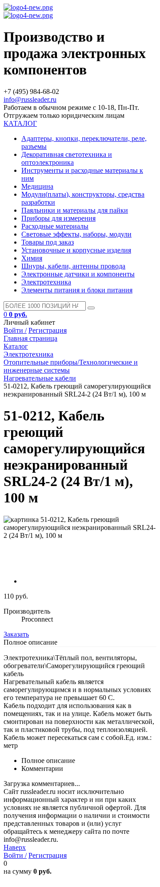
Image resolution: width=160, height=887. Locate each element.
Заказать (16, 634)
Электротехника (46, 282)
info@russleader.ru (30, 99)
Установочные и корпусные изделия (76, 250)
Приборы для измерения (58, 218)
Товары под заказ (47, 242)
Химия (31, 258)
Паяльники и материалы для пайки (74, 210)
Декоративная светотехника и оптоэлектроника (66, 158)
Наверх (15, 847)
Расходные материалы (54, 226)
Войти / (15, 330)
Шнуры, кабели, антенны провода (73, 266)
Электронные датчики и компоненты (78, 274)
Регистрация (47, 330)
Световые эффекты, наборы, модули (76, 234)
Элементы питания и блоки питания (76, 290)
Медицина (37, 186)
